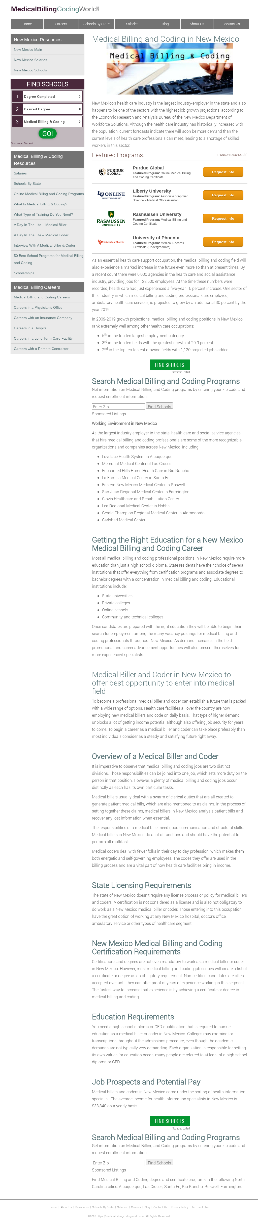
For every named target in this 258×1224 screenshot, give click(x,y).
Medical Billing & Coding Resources (38, 160)
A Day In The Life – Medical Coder (41, 235)
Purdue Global (148, 167)
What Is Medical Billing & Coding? (40, 204)
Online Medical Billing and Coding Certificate (162, 175)
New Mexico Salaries (30, 60)
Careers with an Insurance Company (43, 318)
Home (27, 23)
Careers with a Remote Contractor (41, 349)
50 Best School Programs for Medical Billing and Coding (48, 259)
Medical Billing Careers (37, 287)
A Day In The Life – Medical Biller (40, 225)
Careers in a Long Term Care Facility (43, 338)
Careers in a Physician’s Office (38, 307)
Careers (61, 23)
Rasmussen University (157, 214)
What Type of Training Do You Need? (43, 214)
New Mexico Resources (37, 39)
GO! (47, 133)
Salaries (132, 23)
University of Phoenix (156, 237)
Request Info (223, 172)
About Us (197, 23)
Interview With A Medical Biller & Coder (44, 245)
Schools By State (96, 23)
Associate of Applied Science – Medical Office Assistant (160, 198)
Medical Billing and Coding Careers (42, 297)
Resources (82, 1207)
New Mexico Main (28, 50)
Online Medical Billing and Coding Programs (49, 194)
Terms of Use (200, 1207)
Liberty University (152, 191)
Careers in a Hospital (30, 328)
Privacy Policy (179, 1207)
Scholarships (24, 273)
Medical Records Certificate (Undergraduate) (158, 245)
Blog (165, 23)
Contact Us (231, 23)
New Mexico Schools (30, 70)
